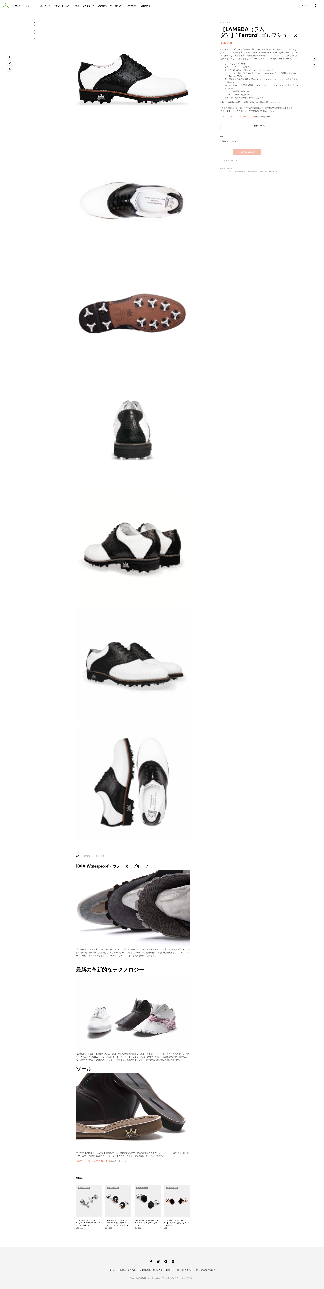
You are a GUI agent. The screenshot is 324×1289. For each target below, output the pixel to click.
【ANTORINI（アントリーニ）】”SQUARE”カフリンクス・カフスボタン (177, 1222)
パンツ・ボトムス (61, 6)
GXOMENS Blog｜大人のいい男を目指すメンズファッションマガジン (166, 1278)
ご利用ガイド (146, 6)
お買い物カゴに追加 (246, 152)
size (222, 137)
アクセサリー (103, 6)
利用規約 (170, 1270)
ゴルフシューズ (227, 116)
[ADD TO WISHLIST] (91, 1214)
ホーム (222, 22)
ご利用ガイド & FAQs (127, 1270)
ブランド (29, 6)
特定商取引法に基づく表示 (151, 1270)
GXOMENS (132, 6)
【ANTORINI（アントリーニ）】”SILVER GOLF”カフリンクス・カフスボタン (88, 1222)
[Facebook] (9, 56)
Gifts (228, 22)
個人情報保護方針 (184, 1270)
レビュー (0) (99, 856)
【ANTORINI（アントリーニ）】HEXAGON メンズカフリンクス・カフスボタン (147, 1222)
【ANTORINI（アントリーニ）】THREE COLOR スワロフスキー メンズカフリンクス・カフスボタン (117, 1222)
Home (112, 1270)
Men (243, 171)
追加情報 (87, 856)
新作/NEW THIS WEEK (205, 1270)
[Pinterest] (9, 69)
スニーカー (43, 6)
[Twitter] (9, 63)
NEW (17, 6)
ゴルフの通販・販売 (246, 116)
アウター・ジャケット (82, 6)
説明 (77, 856)
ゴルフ (118, 6)
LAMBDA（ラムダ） (257, 171)
